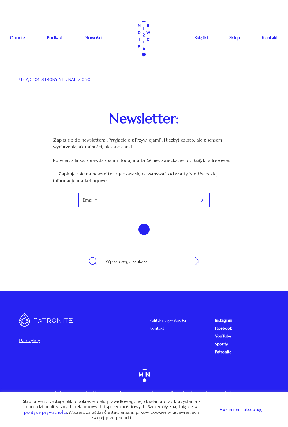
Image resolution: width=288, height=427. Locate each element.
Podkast (55, 37)
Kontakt (270, 37)
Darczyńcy (29, 340)
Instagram (223, 320)
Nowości (93, 37)
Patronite (223, 351)
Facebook (223, 328)
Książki (201, 37)
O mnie (17, 37)
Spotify (221, 343)
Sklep (235, 37)
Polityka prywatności (168, 320)
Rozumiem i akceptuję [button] (241, 409)
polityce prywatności (45, 412)
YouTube (223, 336)
